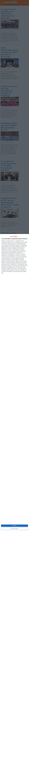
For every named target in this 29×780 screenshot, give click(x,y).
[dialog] (14, 507)
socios (14, 240)
